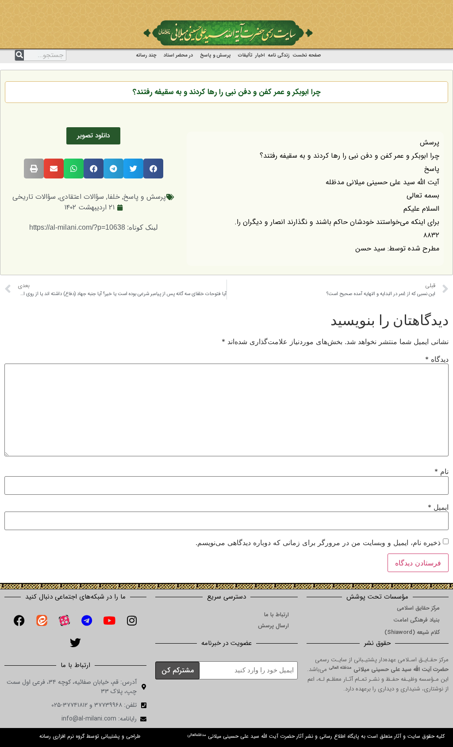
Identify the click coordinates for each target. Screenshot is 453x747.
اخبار (260, 55)
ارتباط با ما (276, 614)
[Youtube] (109, 620)
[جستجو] (19, 55)
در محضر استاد (178, 55)
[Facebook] (19, 620)
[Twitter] (76, 642)
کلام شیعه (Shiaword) (412, 632)
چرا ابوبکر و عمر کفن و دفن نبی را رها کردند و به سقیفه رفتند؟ (227, 92)
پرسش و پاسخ (215, 55)
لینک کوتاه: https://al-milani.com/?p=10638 (93, 227)
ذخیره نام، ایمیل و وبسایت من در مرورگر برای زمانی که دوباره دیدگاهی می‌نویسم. (318, 542)
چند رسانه (146, 55)
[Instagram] (132, 620)
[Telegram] (87, 620)
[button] (153, 168)
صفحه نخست (306, 55)
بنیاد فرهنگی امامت (416, 620)
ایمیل (438, 507)
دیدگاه (437, 359)
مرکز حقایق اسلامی (418, 608)
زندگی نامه (279, 55)
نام (441, 471)
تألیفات (245, 55)
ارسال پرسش (273, 625)
